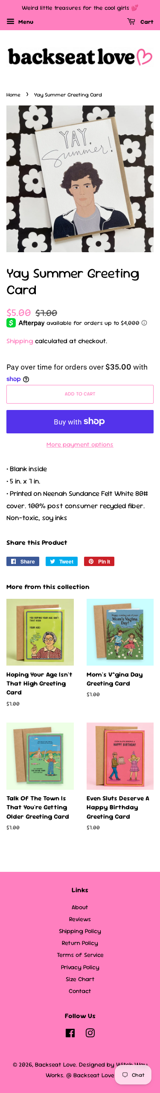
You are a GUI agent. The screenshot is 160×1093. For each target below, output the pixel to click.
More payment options (80, 444)
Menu (25, 22)
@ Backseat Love (90, 1075)
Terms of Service (80, 955)
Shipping (19, 340)
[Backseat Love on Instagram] (90, 1035)
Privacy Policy (80, 967)
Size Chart (80, 979)
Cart (146, 22)
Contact (80, 991)
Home (13, 94)
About (80, 907)
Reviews (80, 919)
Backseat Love (55, 1064)
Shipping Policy (80, 931)
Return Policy (80, 943)
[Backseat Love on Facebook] (70, 1035)
